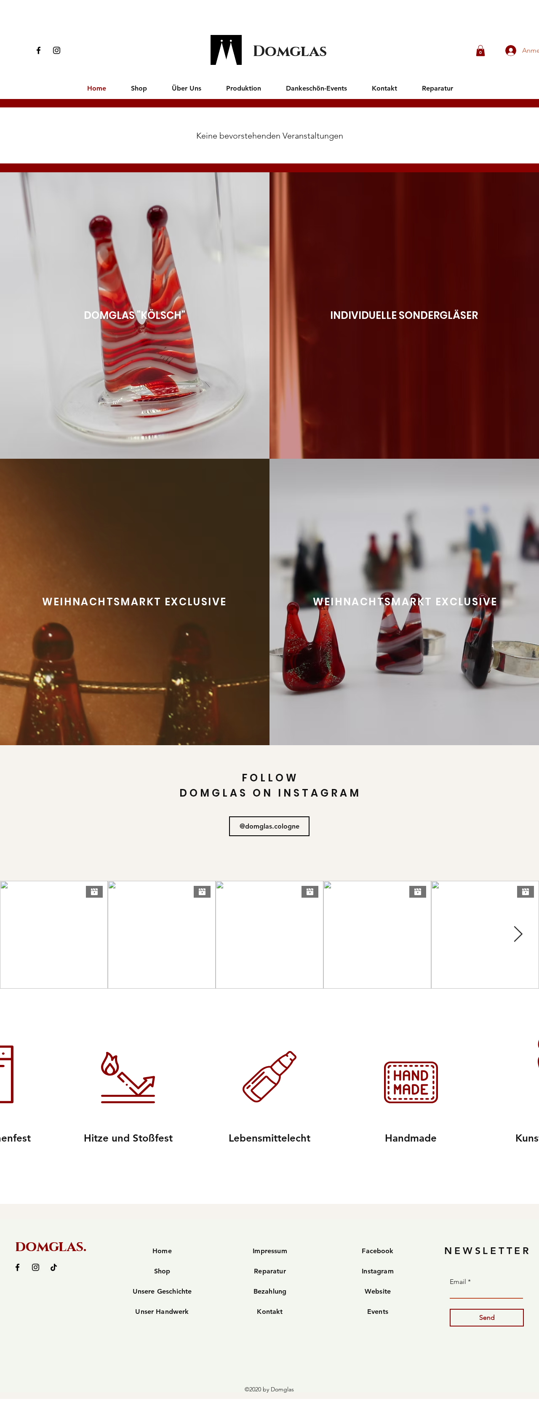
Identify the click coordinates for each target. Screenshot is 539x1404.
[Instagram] (56, 50)
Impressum (270, 1251)
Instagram (377, 1271)
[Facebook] (38, 50)
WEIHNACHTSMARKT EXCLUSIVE (134, 602)
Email (458, 1281)
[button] (480, 50)
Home (162, 1251)
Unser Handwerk (162, 1312)
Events (377, 1312)
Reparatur (270, 1271)
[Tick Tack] (54, 1267)
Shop (162, 1271)
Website (378, 1291)
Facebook (377, 1251)
